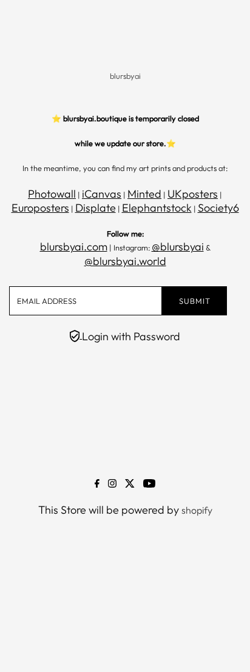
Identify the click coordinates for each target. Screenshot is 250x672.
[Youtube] (149, 484)
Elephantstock (157, 208)
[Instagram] (112, 484)
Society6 (218, 208)
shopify (196, 510)
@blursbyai (178, 247)
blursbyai (125, 76)
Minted (144, 194)
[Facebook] (97, 484)
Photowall (52, 194)
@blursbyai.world (125, 261)
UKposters (192, 194)
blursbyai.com (73, 247)
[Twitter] (130, 484)
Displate (95, 208)
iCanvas (101, 194)
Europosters (40, 208)
